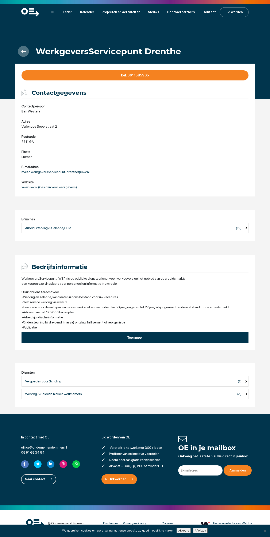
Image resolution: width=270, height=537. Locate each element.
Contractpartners (181, 12)
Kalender (87, 12)
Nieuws (153, 12)
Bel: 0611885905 (135, 75)
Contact (209, 12)
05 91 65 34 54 (33, 452)
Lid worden (234, 12)
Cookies (168, 523)
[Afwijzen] (265, 531)
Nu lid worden (116, 479)
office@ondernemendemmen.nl (44, 447)
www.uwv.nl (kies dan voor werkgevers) (49, 187)
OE (53, 12)
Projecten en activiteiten (121, 12)
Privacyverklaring (135, 523)
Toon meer (135, 337)
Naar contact (35, 479)
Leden (68, 12)
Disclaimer (110, 523)
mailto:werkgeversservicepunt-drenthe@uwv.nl (55, 172)
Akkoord (183, 530)
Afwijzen (200, 530)
